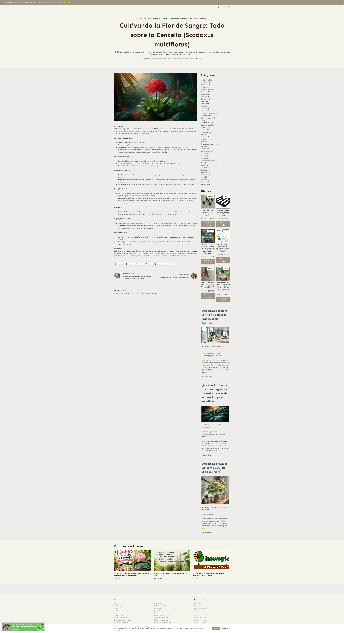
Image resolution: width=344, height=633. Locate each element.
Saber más (66, 2)
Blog (160, 7)
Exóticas (204, 130)
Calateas (204, 104)
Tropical (199, 58)
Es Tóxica (204, 127)
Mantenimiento (206, 151)
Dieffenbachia (205, 123)
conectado (133, 293)
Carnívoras (204, 106)
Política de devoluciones (162, 622)
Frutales (203, 134)
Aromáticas (205, 94)
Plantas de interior (200, 620)
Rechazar (225, 628)
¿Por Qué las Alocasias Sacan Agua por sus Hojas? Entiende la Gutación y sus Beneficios (214, 393)
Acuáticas (204, 82)
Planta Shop (130, 7)
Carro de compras (160, 606)
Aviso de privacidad (161, 617)
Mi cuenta (157, 603)
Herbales (204, 139)
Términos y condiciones (162, 620)
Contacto (188, 7)
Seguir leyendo (206, 376)
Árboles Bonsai (206, 89)
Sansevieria (205, 168)
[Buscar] (218, 7)
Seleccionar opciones (208, 224)
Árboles (203, 87)
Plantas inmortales (200, 617)
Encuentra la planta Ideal (122, 620)
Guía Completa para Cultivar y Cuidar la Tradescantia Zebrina (214, 317)
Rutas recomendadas (121, 622)
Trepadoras (205, 179)
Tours (203, 177)
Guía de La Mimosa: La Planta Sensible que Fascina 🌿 (214, 467)
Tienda (152, 7)
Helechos (204, 137)
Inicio (118, 7)
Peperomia (204, 158)
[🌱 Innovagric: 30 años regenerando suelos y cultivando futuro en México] (211, 560)
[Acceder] (224, 7)
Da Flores (179, 58)
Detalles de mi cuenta (161, 613)
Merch (142, 7)
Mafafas (203, 149)
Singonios (204, 170)
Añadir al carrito (223, 224)
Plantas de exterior (200, 622)
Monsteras (204, 153)
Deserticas (204, 120)
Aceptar (216, 628)
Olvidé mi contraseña (161, 615)
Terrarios (204, 175)
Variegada (204, 184)
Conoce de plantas (170, 58)
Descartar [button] (340, 2)
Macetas (204, 146)
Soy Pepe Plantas (173, 7)
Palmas (203, 156)
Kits (195, 615)
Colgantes (204, 108)
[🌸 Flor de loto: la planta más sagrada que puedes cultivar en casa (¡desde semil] (132, 560)
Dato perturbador (207, 118)
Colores (160, 58)
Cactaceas (204, 99)
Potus (203, 163)
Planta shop (118, 606)
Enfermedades (206, 125)
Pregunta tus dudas (120, 617)
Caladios (204, 101)
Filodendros (205, 132)
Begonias (204, 97)
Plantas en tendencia (208, 160)
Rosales (203, 165)
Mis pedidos (158, 610)
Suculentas (204, 172)
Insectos (204, 141)
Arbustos (155, 58)
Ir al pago (157, 608)
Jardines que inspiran (189, 58)
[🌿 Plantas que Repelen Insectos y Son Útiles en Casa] (172, 560)
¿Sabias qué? (205, 80)
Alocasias (204, 85)
